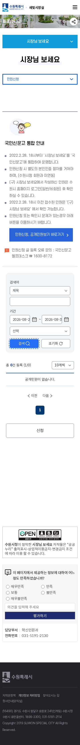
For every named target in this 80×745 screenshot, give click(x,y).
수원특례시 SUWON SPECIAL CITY (36, 7)
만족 (49, 586)
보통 (14, 592)
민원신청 (13, 79)
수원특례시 (18, 676)
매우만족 (17, 586)
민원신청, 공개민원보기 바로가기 (39, 235)
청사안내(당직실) (12, 701)
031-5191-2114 (52, 717)
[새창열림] (40, 535)
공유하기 (74, 21)
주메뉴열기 (75, 7)
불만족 (51, 592)
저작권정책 (9, 695)
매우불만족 (19, 598)
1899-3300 (33, 717)
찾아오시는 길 (51, 695)
